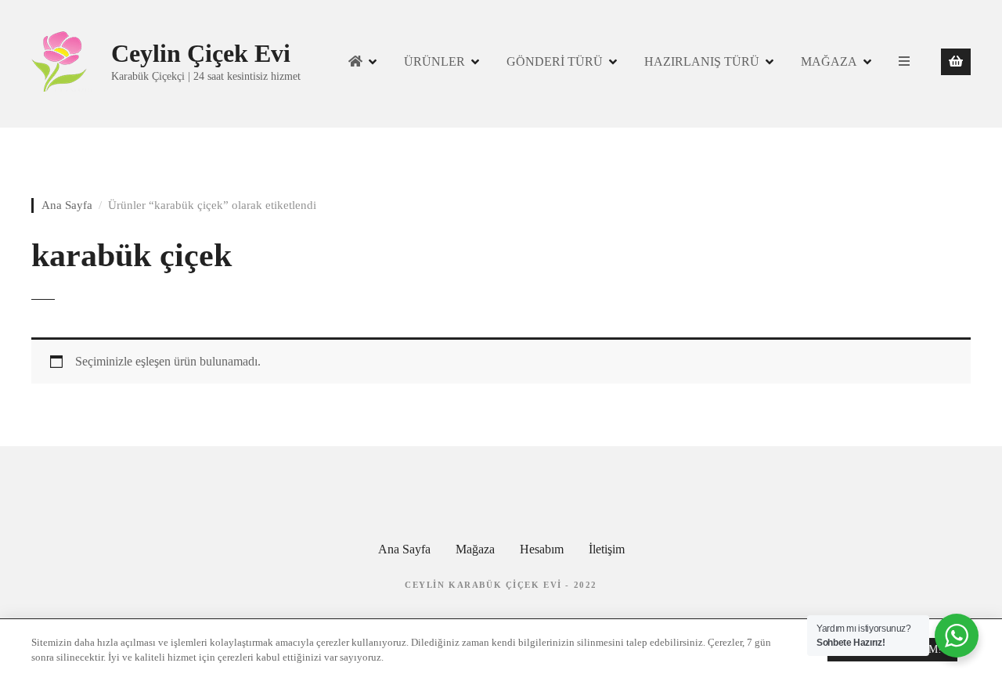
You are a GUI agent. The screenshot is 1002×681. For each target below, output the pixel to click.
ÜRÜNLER (434, 61)
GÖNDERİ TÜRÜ (554, 61)
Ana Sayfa (66, 205)
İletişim (607, 549)
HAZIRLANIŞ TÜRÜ (701, 61)
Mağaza (475, 549)
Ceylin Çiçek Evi (200, 53)
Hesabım (542, 549)
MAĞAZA (829, 61)
